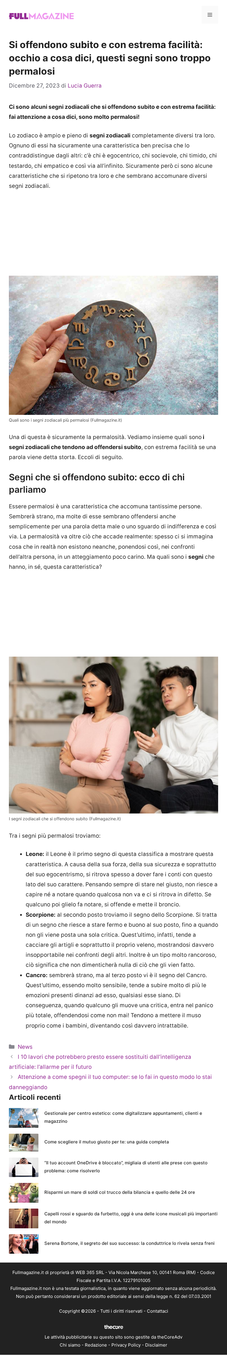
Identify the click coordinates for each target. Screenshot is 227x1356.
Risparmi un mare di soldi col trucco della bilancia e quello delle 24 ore (119, 1192)
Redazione (96, 1345)
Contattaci (157, 1311)
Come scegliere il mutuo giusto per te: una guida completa (106, 1142)
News (25, 1046)
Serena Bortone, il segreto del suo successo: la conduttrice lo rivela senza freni (129, 1243)
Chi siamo (70, 1345)
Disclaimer (156, 1345)
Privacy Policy (126, 1345)
